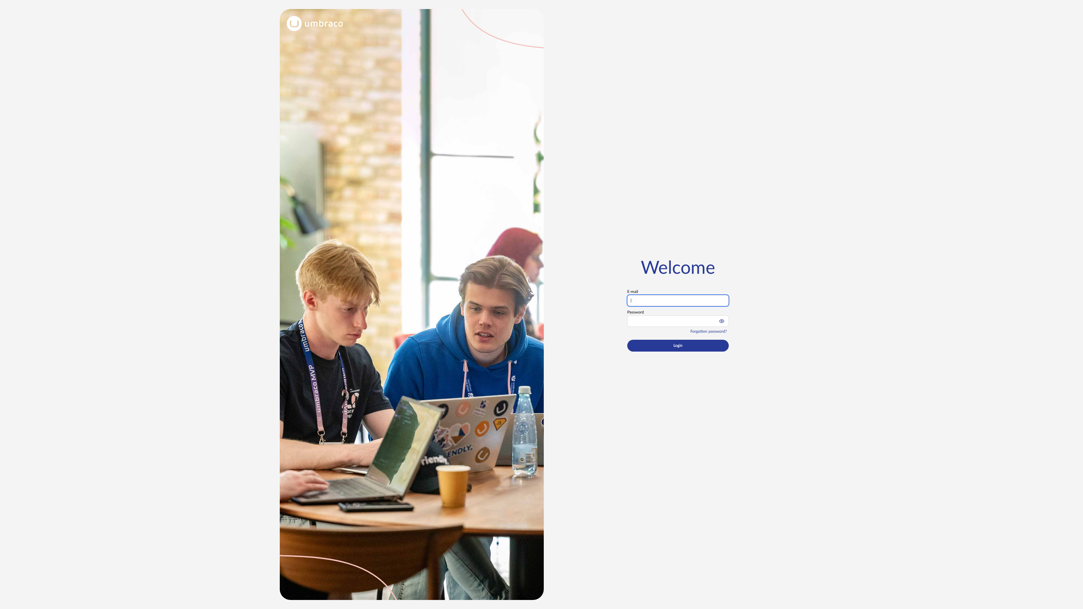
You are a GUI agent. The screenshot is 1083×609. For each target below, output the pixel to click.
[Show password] (721, 321)
